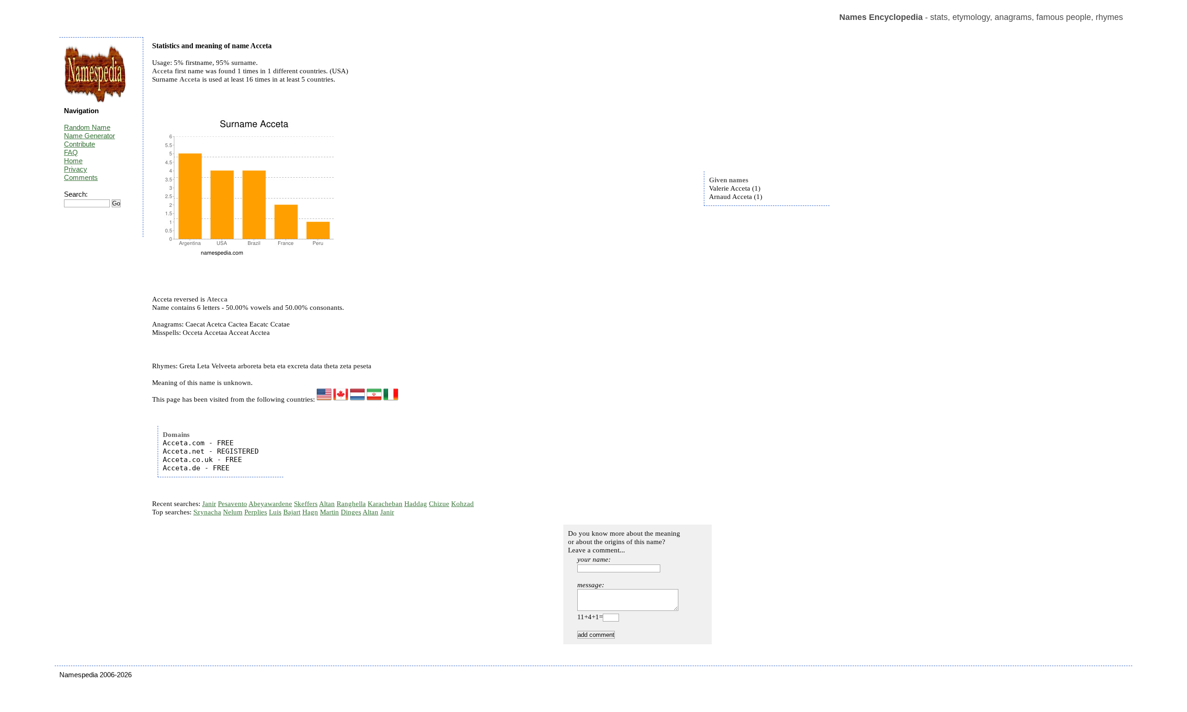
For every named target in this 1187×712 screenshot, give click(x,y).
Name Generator (89, 136)
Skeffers (306, 503)
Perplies (255, 512)
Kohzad (462, 503)
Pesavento (232, 503)
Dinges (351, 512)
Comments (81, 177)
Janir (209, 503)
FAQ (71, 152)
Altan (327, 503)
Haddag (415, 503)
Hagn (310, 512)
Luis (275, 512)
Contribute (79, 144)
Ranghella (351, 503)
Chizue (439, 503)
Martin (329, 512)
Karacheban (385, 503)
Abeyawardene (270, 503)
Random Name (87, 127)
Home (73, 161)
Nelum (233, 512)
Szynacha (207, 512)
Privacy (75, 169)
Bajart (291, 512)
